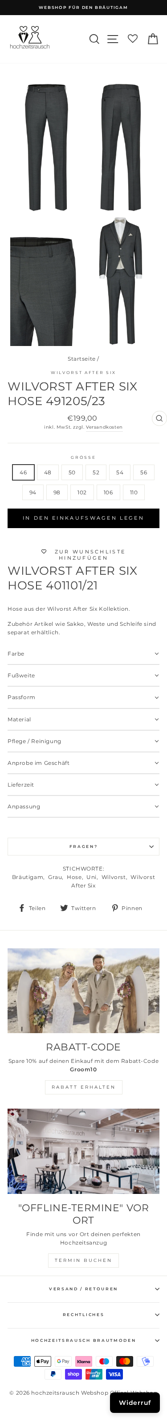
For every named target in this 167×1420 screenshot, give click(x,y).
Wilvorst (114, 877)
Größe (83, 457)
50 (72, 472)
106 (108, 492)
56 (143, 472)
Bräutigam (27, 877)
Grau (55, 877)
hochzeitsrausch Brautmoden (83, 1340)
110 (134, 492)
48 (48, 472)
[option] (83, 7)
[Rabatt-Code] (83, 991)
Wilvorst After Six (83, 372)
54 (119, 472)
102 (82, 492)
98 (57, 492)
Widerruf (135, 1403)
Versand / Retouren (83, 1288)
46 (23, 472)
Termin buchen (83, 1260)
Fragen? (83, 846)
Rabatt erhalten (84, 1087)
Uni (91, 877)
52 (96, 472)
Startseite (82, 358)
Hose (74, 877)
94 (33, 492)
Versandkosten (104, 427)
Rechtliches (83, 1314)
